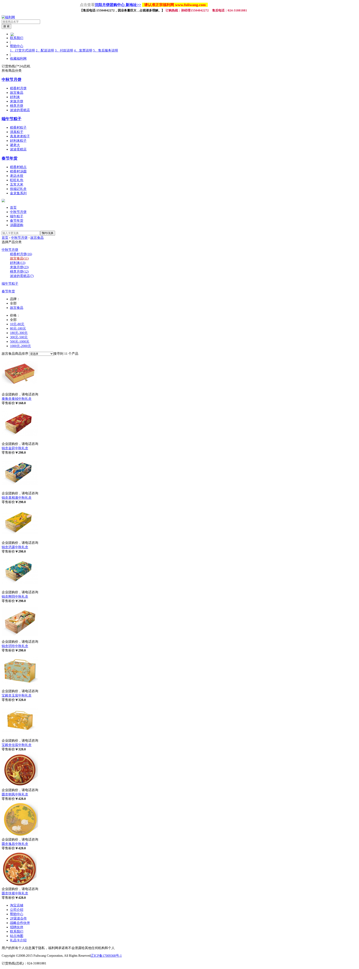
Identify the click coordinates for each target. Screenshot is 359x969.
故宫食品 (16, 92)
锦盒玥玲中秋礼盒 (15, 646)
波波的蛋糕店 (20, 110)
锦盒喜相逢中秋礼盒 (17, 497)
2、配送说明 (45, 50)
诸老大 (15, 145)
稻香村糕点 (18, 167)
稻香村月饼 (18, 88)
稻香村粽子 (18, 127)
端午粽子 (16, 216)
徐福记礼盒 (18, 189)
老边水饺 (16, 175)
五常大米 (16, 184)
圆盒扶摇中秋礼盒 (15, 893)
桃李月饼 (16, 105)
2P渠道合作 (18, 918)
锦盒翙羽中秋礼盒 (15, 596)
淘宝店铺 (16, 905)
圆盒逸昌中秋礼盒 (15, 844)
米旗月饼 (16, 101)
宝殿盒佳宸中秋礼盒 (17, 745)
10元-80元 (17, 324)
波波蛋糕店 (18, 149)
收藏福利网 (18, 58)
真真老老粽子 (20, 136)
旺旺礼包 (16, 180)
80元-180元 (18, 328)
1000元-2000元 (20, 346)
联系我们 (16, 38)
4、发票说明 (83, 50)
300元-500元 (19, 337)
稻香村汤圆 (18, 171)
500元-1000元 (19, 341)
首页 (13, 207)
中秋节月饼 (11, 79)
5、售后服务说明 (105, 50)
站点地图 (16, 936)
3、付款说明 (64, 50)
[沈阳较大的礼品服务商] (8, 17)
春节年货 (9, 158)
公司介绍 (16, 909)
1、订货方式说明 (22, 50)
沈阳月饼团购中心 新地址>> (118, 5)
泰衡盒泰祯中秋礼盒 (17, 398)
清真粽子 (16, 132)
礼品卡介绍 (18, 940)
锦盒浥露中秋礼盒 (15, 547)
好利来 (15, 97)
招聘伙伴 (16, 927)
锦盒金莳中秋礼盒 (15, 448)
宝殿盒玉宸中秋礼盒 (17, 695)
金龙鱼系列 (18, 193)
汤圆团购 (16, 225)
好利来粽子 (18, 140)
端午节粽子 (11, 119)
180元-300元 (19, 333)
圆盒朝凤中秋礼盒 (15, 794)
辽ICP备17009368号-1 (106, 955)
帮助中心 (16, 46)
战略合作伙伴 (20, 923)
